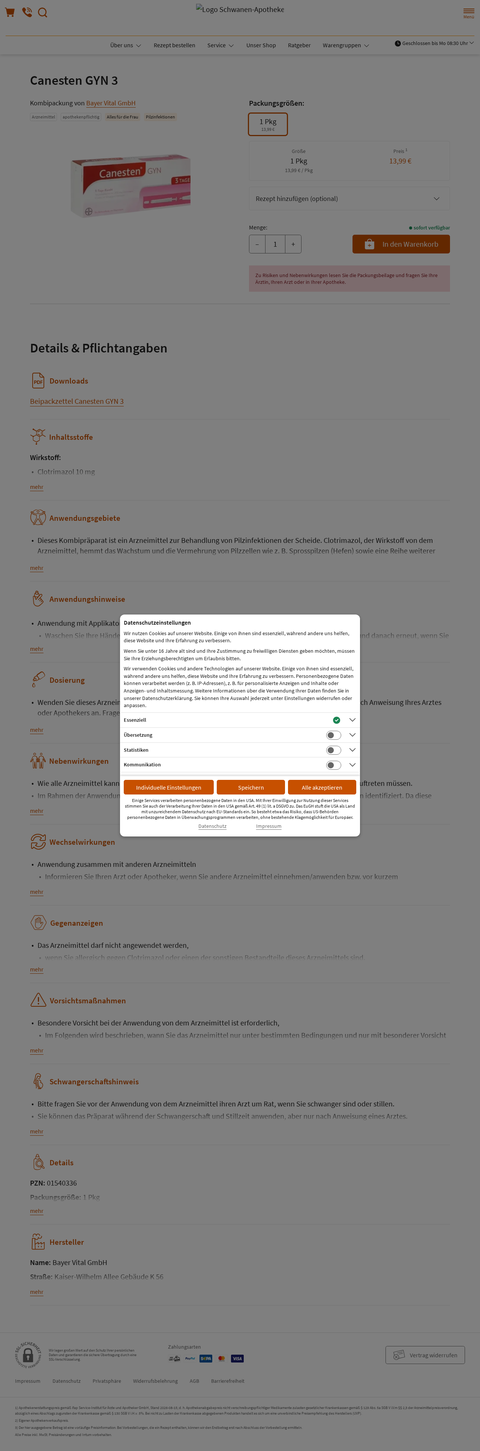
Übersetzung (138, 734)
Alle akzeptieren (322, 787)
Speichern (251, 787)
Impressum (269, 826)
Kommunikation (142, 764)
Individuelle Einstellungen (168, 787)
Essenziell (135, 720)
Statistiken (136, 749)
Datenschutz (212, 826)
